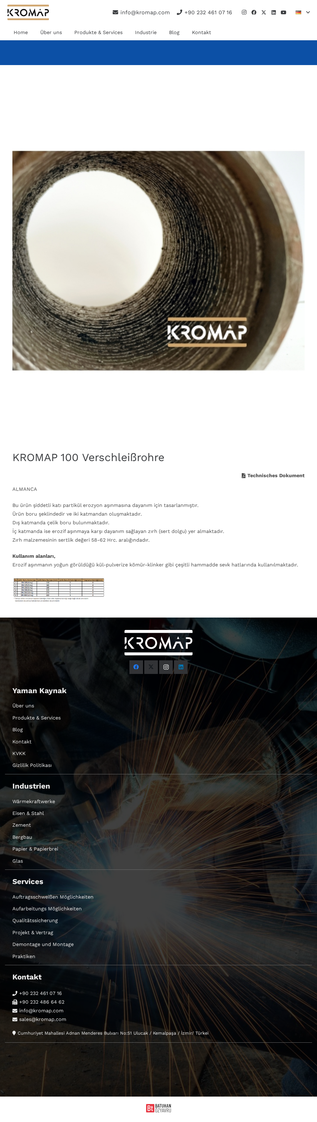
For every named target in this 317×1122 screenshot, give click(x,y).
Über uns (23, 706)
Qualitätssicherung (35, 920)
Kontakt (22, 742)
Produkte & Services (36, 718)
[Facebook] (254, 12)
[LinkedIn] (274, 12)
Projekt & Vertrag (32, 932)
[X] (264, 12)
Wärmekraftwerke (33, 801)
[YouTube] (284, 12)
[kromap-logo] (28, 12)
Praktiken (23, 956)
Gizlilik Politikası (32, 765)
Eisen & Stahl (28, 813)
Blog (17, 730)
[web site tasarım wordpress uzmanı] (158, 1111)
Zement (21, 825)
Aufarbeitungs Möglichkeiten (47, 909)
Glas (17, 861)
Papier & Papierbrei (35, 849)
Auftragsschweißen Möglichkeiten (52, 897)
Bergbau (22, 837)
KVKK (19, 753)
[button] (303, 12)
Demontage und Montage (43, 944)
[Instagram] (244, 12)
